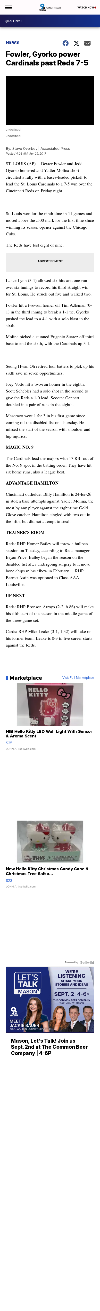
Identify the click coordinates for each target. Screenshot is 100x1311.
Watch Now (85, 7)
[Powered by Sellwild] (87, 962)
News (12, 42)
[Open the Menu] (8, 7)
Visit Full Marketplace (78, 677)
